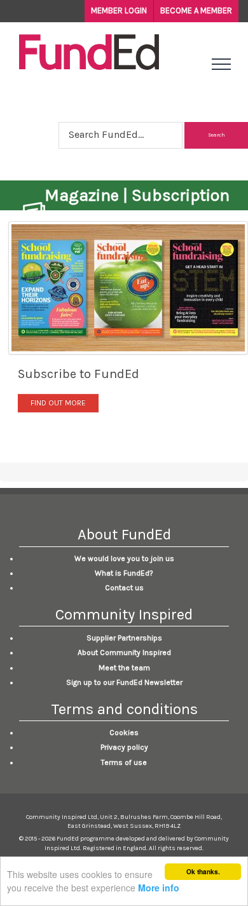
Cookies (124, 732)
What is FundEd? (124, 573)
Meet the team (124, 667)
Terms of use (124, 762)
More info (158, 887)
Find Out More (58, 402)
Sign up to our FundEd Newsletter (124, 682)
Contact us (124, 587)
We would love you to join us (124, 558)
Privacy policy (124, 747)
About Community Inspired (124, 652)
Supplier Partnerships (124, 637)
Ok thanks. (203, 871)
